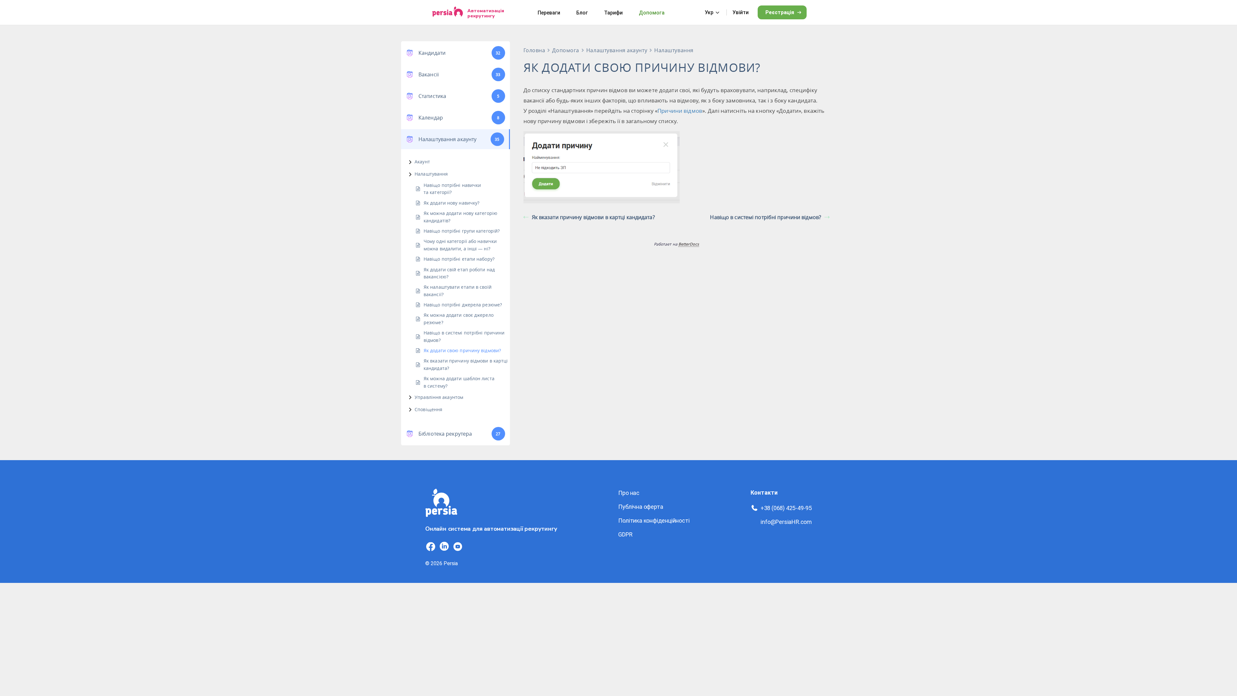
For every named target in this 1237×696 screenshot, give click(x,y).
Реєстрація (779, 12)
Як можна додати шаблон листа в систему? (459, 382)
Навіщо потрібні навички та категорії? (452, 188)
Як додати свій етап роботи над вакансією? (459, 273)
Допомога (652, 13)
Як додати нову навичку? (451, 203)
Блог (582, 13)
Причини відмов (679, 110)
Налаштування (431, 174)
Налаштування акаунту (616, 50)
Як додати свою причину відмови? (462, 350)
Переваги (549, 13)
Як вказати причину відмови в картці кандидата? (466, 364)
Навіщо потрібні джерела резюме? (463, 305)
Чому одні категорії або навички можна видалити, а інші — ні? (460, 244)
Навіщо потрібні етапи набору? (459, 259)
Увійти (741, 12)
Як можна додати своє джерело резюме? (459, 318)
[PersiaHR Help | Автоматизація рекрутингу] (441, 520)
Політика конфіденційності (653, 520)
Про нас (628, 492)
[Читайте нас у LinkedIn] (444, 546)
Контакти (764, 492)
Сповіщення (428, 409)
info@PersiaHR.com (786, 521)
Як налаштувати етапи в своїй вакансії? (458, 290)
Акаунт (422, 162)
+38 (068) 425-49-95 (786, 508)
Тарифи (613, 13)
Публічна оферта (640, 506)
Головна (534, 50)
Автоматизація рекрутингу (485, 13)
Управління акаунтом (439, 397)
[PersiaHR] (447, 12)
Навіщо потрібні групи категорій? (462, 231)
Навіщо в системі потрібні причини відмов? (464, 336)
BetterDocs (688, 244)
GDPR (625, 534)
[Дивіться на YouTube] (457, 546)
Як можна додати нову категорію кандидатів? (460, 216)
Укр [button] (709, 12)
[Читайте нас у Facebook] (430, 546)
